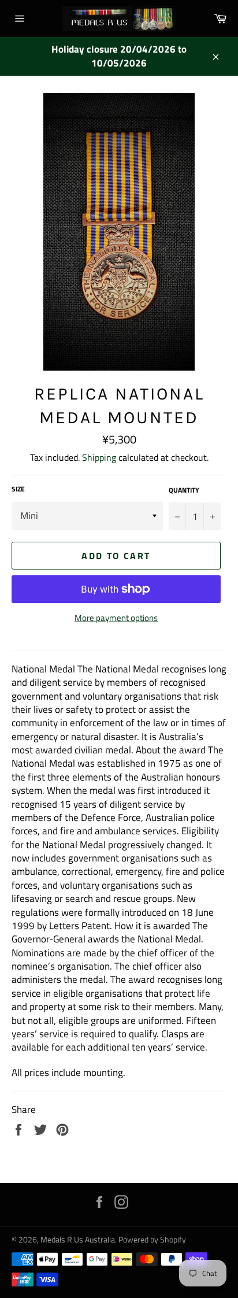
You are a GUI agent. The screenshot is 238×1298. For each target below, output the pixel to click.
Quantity (184, 490)
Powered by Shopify (152, 1239)
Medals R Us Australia (77, 1239)
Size (18, 489)
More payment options (116, 618)
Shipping (99, 457)
